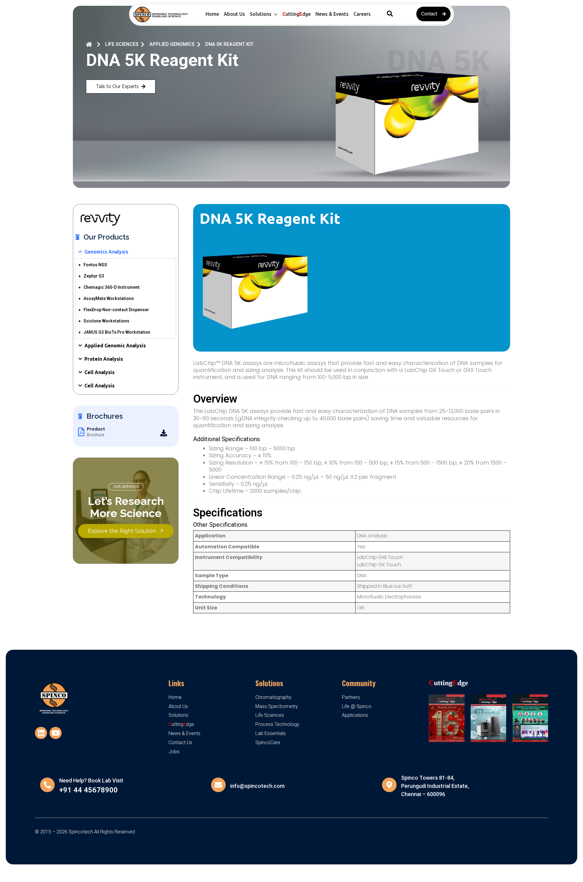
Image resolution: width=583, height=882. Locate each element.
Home (212, 14)
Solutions (269, 682)
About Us (234, 14)
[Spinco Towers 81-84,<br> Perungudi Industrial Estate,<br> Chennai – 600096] (389, 785)
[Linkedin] (41, 733)
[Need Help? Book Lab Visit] (47, 785)
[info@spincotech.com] (218, 785)
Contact (429, 14)
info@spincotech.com (257, 786)
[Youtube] (55, 733)
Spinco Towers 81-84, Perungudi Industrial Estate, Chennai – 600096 (435, 786)
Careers (362, 14)
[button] (390, 14)
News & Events (332, 14)
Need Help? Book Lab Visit (91, 780)
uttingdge (296, 14)
